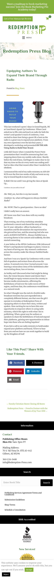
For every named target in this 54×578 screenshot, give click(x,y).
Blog (17, 88)
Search (46, 482)
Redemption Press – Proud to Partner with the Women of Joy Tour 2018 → (27, 409)
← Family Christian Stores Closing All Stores (26, 404)
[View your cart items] (47, 18)
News (22, 88)
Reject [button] (6, 574)
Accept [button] (29, 570)
